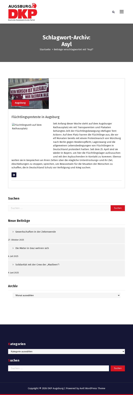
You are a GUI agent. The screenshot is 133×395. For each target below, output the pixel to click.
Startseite (45, 49)
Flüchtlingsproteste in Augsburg (35, 117)
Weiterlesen (18, 174)
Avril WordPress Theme (92, 388)
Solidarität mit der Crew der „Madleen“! (37, 264)
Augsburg (20, 102)
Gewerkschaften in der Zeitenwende (35, 231)
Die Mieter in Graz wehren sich (32, 248)
